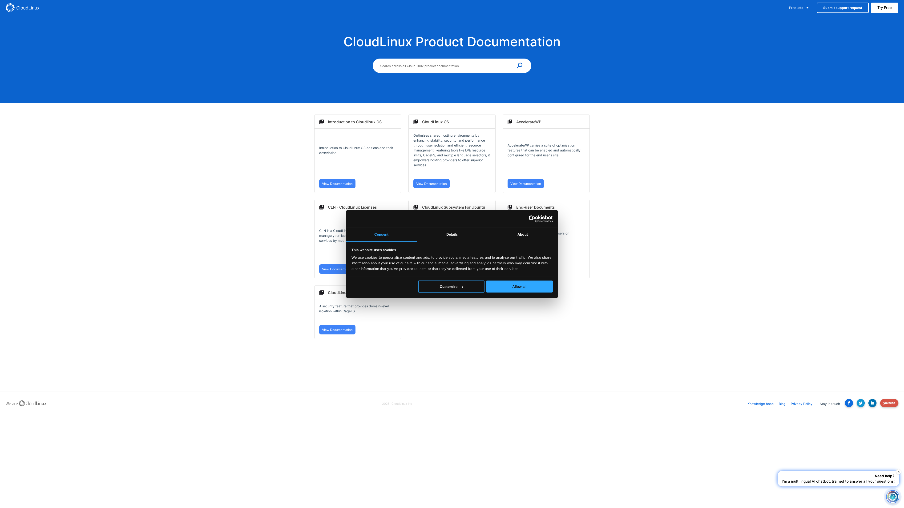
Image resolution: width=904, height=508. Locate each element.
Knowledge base (760, 404)
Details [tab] (452, 234)
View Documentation (337, 184)
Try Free (884, 7)
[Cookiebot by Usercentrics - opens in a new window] (532, 218)
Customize (448, 287)
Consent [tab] (381, 234)
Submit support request (842, 8)
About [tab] (522, 234)
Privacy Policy (801, 404)
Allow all (519, 287)
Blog (782, 404)
